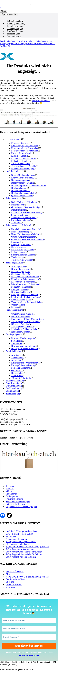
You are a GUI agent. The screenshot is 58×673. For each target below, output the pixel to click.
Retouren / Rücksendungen (18, 501)
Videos (9, 491)
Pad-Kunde (11, 536)
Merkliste (10, 488)
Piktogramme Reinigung (16, 539)
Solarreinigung (13, 34)
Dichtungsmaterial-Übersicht (18, 544)
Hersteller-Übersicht (15, 571)
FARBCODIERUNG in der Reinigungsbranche (27, 546)
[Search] (26, 3)
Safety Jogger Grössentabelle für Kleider (24, 552)
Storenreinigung (14, 36)
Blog (8, 574)
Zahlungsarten (12, 496)
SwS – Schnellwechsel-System (19, 534)
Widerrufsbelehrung (14, 499)
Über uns (10, 582)
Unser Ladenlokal (14, 584)
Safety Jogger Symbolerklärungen (21, 557)
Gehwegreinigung (15, 28)
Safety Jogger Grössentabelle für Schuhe (24, 554)
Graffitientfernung (15, 31)
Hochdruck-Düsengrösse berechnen (21, 531)
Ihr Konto (10, 486)
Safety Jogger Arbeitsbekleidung (20, 549)
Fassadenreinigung (15, 26)
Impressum (10, 587)
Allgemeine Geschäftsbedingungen (21, 506)
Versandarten (11, 494)
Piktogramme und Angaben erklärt (21, 541)
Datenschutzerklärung (15, 504)
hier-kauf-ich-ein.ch (41, 100)
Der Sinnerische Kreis (15, 579)
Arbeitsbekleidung (15, 21)
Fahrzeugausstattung (16, 23)
